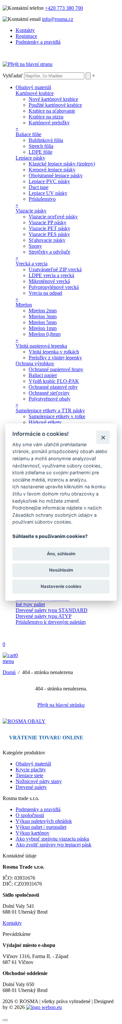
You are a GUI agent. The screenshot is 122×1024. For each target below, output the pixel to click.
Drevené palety (31, 787)
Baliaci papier (43, 375)
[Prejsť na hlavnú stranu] (24, 721)
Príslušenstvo (42, 199)
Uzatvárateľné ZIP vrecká (55, 269)
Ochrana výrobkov (35, 363)
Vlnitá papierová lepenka (41, 346)
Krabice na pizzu (46, 116)
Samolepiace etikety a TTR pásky (50, 410)
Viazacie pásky (31, 210)
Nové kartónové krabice (53, 99)
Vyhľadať (13, 75)
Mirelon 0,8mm (45, 334)
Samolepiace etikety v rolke (57, 416)
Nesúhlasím (61, 570)
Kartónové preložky (49, 122)
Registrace (26, 36)
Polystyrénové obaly (50, 399)
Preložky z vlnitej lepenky (55, 357)
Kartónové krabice (35, 93)
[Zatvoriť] (103, 437)
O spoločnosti (30, 815)
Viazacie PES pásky (49, 234)
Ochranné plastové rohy (53, 387)
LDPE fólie (40, 152)
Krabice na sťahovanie (52, 111)
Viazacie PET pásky (49, 228)
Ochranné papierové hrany (56, 369)
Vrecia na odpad (45, 293)
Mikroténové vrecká (49, 281)
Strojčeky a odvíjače (49, 252)
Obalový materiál (33, 87)
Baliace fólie (28, 134)
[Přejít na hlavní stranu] (27, 64)
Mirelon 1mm (43, 328)
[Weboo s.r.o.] (44, 1007)
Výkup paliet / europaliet (41, 827)
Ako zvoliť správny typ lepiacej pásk (53, 844)
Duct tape (38, 187)
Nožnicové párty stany (39, 781)
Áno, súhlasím (61, 553)
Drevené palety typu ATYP (44, 616)
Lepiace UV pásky (48, 193)
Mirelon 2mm (43, 310)
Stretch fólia (41, 146)
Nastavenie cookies (61, 586)
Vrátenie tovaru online (46, 737)
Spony (35, 246)
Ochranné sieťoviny (49, 393)
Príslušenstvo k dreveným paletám (51, 622)
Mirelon (24, 304)
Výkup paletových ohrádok (44, 821)
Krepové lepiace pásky (52, 169)
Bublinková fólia (46, 140)
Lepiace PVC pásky (49, 181)
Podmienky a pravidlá (38, 42)
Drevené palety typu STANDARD (52, 610)
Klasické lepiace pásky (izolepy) (62, 163)
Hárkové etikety (45, 422)
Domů (9, 672)
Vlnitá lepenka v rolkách (54, 351)
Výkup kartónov (32, 833)
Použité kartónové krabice (55, 105)
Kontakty (25, 30)
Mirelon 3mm (43, 316)
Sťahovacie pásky (47, 240)
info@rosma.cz (57, 19)
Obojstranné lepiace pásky (56, 175)
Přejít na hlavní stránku (61, 705)
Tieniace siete (29, 775)
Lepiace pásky (30, 158)
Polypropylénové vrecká (54, 287)
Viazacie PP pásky (47, 222)
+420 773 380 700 (64, 8)
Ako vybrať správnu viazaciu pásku (52, 839)
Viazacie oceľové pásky (53, 216)
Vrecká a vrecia (31, 263)
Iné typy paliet (30, 604)
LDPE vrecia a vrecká (51, 275)
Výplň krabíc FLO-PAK (54, 381)
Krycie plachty (31, 769)
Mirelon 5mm (43, 322)
